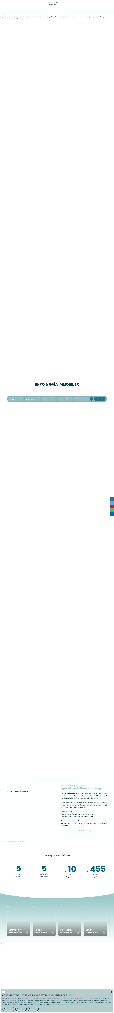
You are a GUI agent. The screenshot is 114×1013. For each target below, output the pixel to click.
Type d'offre (12, 398)
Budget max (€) (63, 399)
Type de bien (29, 398)
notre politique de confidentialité (73, 1004)
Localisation (46, 399)
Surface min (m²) (80, 399)
